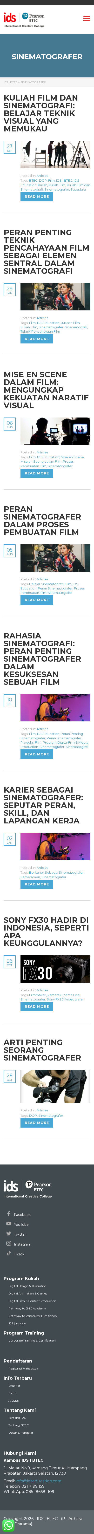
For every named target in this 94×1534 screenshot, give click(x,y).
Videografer (74, 999)
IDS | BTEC (64, 180)
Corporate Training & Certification (32, 1340)
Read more (37, 196)
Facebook (22, 1214)
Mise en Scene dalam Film (40, 461)
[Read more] (55, 143)
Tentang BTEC (18, 1425)
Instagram (22, 1244)
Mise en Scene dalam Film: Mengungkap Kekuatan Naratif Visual (46, 390)
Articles (42, 176)
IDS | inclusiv (17, 1323)
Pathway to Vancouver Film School (32, 1316)
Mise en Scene (72, 457)
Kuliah (42, 185)
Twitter (19, 1234)
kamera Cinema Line (63, 995)
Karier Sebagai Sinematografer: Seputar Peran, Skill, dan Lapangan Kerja (43, 805)
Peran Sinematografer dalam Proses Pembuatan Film (42, 520)
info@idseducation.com (38, 1481)
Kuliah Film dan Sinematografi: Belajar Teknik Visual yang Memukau (41, 113)
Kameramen (30, 877)
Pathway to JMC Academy (27, 1308)
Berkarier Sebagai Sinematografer (56, 872)
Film (51, 180)
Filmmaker (37, 995)
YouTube (21, 1224)
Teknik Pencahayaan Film (40, 331)
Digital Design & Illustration (27, 1286)
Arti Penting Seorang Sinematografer (42, 1050)
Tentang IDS (17, 1417)
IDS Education (48, 323)
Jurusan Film (70, 323)
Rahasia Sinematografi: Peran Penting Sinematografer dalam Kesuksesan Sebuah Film (42, 659)
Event (12, 1393)
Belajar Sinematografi (46, 584)
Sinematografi (76, 327)
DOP (43, 180)
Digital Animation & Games (27, 1293)
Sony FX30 (55, 999)
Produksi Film (30, 742)
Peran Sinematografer (55, 588)
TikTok (18, 1254)
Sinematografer (56, 189)
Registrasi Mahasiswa (23, 1368)
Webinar (14, 1385)
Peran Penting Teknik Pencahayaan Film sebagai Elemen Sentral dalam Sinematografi (46, 252)
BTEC (33, 180)
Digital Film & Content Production (32, 1301)
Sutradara (78, 189)
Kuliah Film (57, 185)
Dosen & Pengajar (20, 1432)
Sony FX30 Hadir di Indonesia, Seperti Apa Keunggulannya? (46, 931)
